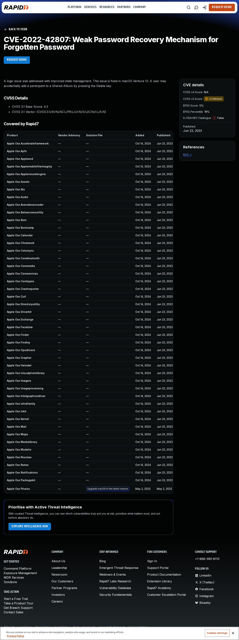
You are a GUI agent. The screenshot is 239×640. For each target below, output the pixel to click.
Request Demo (222, 7)
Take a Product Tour (18, 603)
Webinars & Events (112, 574)
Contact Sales (13, 612)
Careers (57, 601)
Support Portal (157, 568)
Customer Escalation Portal (166, 595)
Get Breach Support (18, 608)
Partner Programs (64, 588)
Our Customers (62, 581)
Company (139, 7)
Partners (123, 7)
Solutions (10, 582)
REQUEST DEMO (17, 59)
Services (90, 7)
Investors (58, 595)
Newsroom (59, 574)
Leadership (59, 568)
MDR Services (14, 577)
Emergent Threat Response (118, 568)
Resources (107, 7)
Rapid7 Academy (159, 588)
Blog (102, 561)
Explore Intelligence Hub (30, 526)
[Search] (188, 7)
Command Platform (17, 568)
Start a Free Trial (16, 599)
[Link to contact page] (196, 7)
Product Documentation (164, 574)
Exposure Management (20, 573)
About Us (58, 561)
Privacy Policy (15, 636)
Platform (74, 7)
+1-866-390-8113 (207, 559)
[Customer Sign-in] (204, 7)
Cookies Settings (217, 633)
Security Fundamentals (115, 595)
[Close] (233, 633)
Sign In (152, 561)
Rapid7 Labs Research (115, 581)
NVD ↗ (187, 154)
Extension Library (159, 581)
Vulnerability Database (115, 588)
